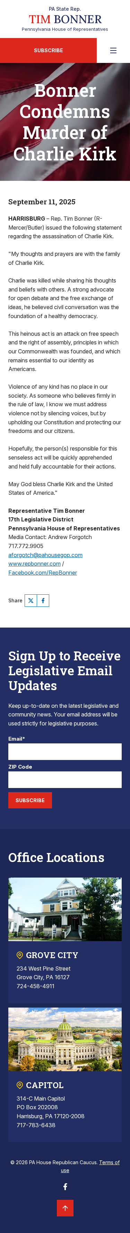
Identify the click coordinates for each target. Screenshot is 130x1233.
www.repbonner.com (34, 563)
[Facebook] (43, 600)
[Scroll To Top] (65, 1208)
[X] (31, 600)
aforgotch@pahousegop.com (45, 554)
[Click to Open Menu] (113, 50)
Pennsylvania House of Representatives (65, 19)
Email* (16, 739)
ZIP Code (20, 767)
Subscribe (48, 50)
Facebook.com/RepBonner (42, 572)
